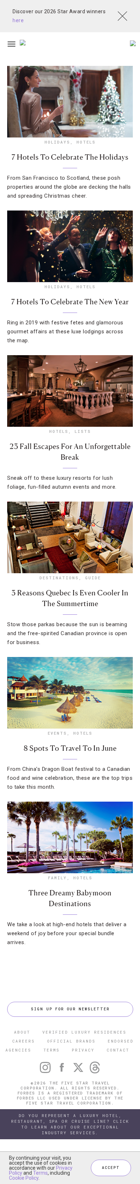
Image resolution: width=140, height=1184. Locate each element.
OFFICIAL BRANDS (71, 1041)
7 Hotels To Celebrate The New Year (70, 302)
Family (57, 877)
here (18, 20)
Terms (40, 1173)
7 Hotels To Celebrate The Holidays (70, 157)
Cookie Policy (23, 1178)
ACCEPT (111, 1167)
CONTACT (118, 1050)
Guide (93, 577)
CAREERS (23, 1041)
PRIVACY (83, 1050)
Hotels (85, 142)
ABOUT (22, 1032)
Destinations (59, 577)
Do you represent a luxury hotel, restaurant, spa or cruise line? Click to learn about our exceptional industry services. (70, 1124)
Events (57, 733)
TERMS (51, 1050)
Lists (83, 431)
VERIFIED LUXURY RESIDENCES (84, 1032)
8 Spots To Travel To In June (70, 748)
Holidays (57, 142)
